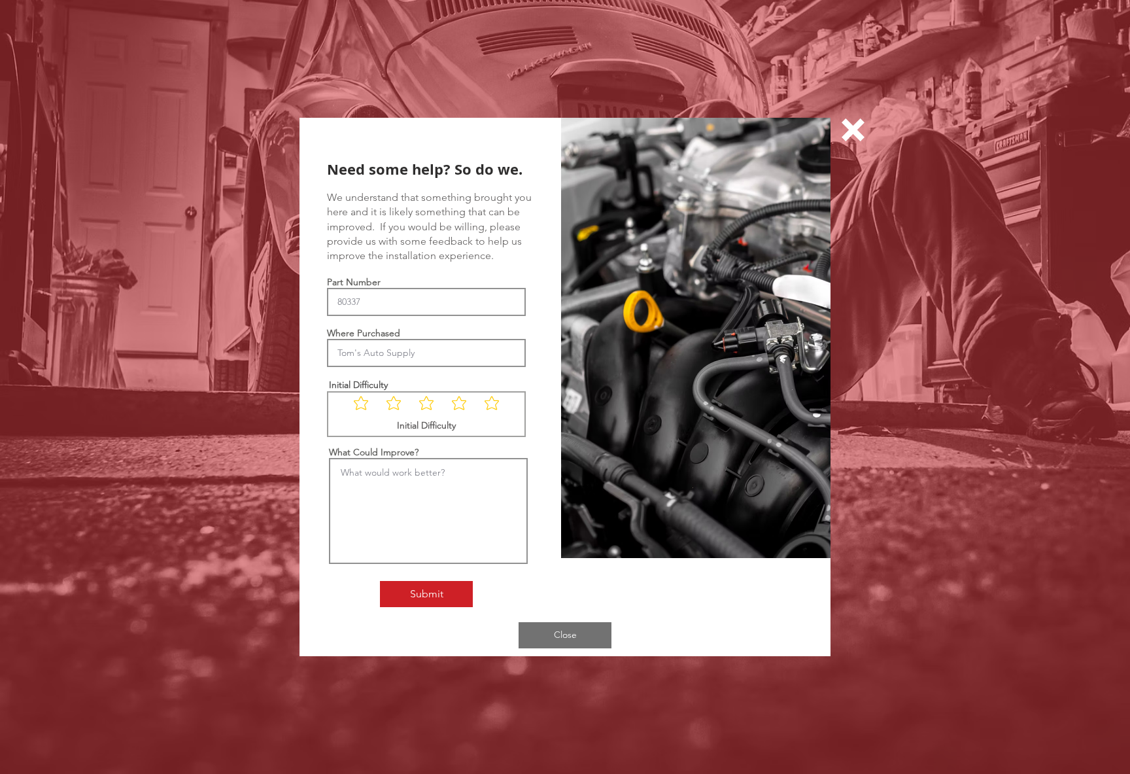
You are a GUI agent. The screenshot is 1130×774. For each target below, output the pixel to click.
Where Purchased (363, 333)
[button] (853, 130)
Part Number (354, 282)
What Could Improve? (374, 452)
